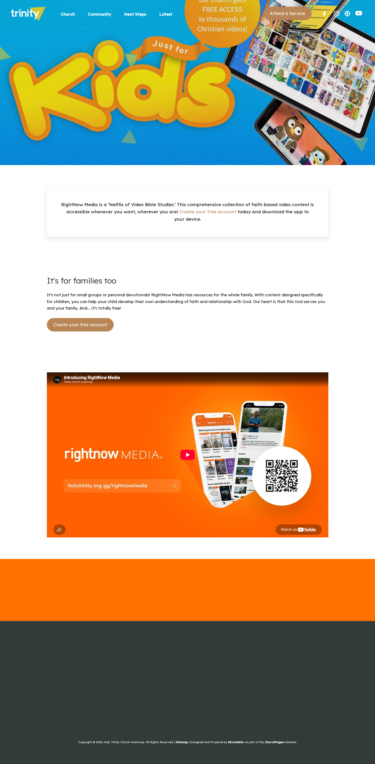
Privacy (104, 645)
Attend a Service (287, 13)
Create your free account (207, 211)
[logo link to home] (25, 14)
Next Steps (135, 14)
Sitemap (182, 742)
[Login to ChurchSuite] (347, 13)
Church (68, 14)
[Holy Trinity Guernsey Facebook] (325, 13)
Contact (54, 656)
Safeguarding (60, 688)
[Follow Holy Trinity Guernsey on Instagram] (336, 13)
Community (99, 14)
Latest (165, 14)
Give (51, 666)
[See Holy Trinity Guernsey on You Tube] (358, 14)
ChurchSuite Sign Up (117, 666)
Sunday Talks (60, 677)
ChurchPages (274, 742)
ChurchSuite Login (115, 656)
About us (56, 645)
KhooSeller (236, 742)
